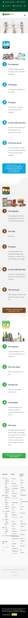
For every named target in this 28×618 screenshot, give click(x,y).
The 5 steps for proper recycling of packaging (22, 487)
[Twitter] (5, 547)
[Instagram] (3, 550)
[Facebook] (3, 547)
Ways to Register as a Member (22, 542)
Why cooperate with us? (22, 523)
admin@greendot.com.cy (7, 535)
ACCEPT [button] (14, 614)
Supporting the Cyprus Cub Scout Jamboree (14, 509)
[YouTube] (7, 547)
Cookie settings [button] (6, 614)
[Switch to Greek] (24, 6)
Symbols (22, 513)
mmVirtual (14, 572)
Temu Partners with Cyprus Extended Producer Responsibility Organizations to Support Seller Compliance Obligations (14, 536)
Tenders (22, 534)
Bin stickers (22, 551)
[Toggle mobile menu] (25, 15)
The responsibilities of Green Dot (22, 504)
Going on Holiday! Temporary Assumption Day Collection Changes (14, 487)
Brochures (22, 530)
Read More (23, 611)
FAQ (21, 517)
